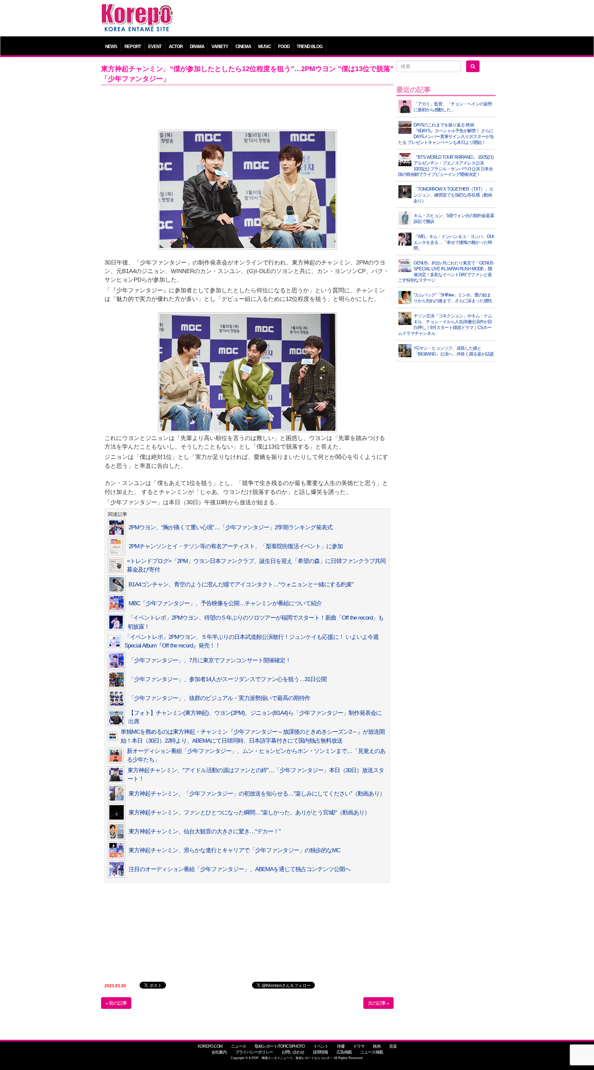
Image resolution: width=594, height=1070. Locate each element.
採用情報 (320, 1052)
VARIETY (219, 46)
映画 (377, 1046)
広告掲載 (344, 1052)
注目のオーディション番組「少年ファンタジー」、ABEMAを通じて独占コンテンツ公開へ (239, 869)
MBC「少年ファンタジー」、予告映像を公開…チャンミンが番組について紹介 (225, 603)
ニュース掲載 (371, 1052)
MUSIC (264, 46)
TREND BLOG (309, 46)
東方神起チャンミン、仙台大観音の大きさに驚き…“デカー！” (204, 831)
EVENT (155, 46)
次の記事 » (378, 1003)
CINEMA (243, 46)
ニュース (238, 1046)
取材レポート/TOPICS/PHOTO (280, 1046)
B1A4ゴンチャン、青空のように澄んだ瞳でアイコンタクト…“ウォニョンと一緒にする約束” (241, 584)
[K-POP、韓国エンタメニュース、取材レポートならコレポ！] (137, 10)
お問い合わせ (293, 1052)
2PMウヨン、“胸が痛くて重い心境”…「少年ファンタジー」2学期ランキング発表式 (230, 527)
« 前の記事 (116, 1003)
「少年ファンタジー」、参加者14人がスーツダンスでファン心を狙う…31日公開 (228, 679)
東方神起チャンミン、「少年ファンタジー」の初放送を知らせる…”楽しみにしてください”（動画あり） (257, 793)
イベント (320, 1046)
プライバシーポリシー (254, 1052)
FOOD (283, 46)
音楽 (393, 1046)
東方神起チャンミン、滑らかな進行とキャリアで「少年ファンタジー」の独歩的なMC (234, 850)
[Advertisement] (346, 18)
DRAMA (197, 46)
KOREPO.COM (210, 1046)
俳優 (340, 1046)
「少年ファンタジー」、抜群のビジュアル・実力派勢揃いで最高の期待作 (219, 698)
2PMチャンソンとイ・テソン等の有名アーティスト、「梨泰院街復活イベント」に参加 (236, 546)
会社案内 (219, 1052)
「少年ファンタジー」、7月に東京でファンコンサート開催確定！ (210, 660)
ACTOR (176, 46)
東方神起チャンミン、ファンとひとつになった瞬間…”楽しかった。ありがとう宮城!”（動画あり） (249, 812)
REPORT (132, 46)
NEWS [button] (111, 46)
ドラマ (358, 1046)
